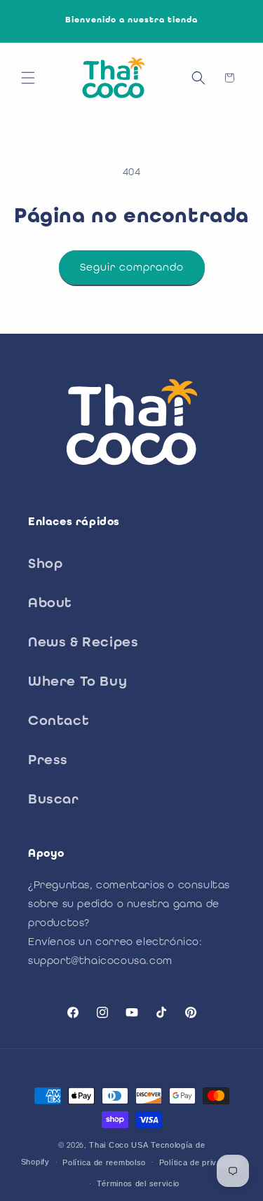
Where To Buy (77, 680)
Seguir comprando (132, 267)
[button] (28, 77)
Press (48, 759)
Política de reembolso (104, 1162)
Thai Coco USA (118, 1145)
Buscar (53, 798)
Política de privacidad (200, 1162)
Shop (45, 563)
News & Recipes (83, 641)
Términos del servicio (138, 1183)
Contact (58, 720)
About (50, 602)
